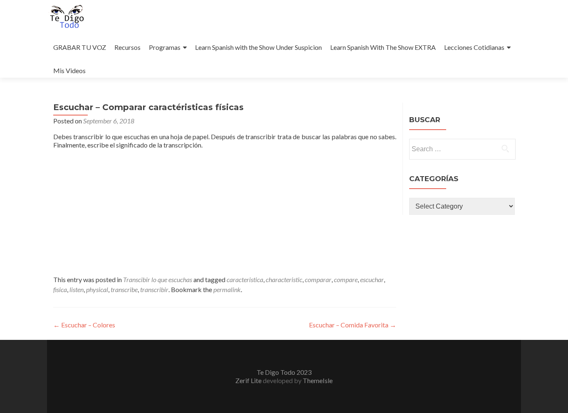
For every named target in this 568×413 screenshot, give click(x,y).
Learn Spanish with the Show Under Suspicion (258, 47)
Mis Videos (69, 70)
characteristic (284, 279)
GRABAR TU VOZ (79, 47)
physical (97, 289)
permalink (227, 289)
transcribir (154, 289)
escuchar (372, 279)
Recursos (127, 47)
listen (76, 289)
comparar (318, 279)
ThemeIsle (318, 380)
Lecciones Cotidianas (474, 47)
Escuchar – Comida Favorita (352, 325)
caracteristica (245, 279)
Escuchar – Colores (84, 325)
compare (346, 279)
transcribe (124, 289)
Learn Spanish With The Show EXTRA (383, 47)
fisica (60, 289)
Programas (164, 47)
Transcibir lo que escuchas (157, 279)
